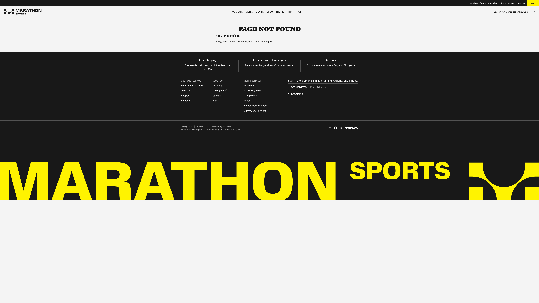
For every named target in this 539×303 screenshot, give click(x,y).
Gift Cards (186, 90)
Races (503, 3)
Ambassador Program (255, 105)
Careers (217, 95)
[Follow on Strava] (351, 128)
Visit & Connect (252, 81)
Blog (215, 100)
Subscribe (294, 94)
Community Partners (255, 110)
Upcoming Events (253, 90)
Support (511, 3)
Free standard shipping (197, 65)
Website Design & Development (220, 129)
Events (483, 3)
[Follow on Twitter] (341, 128)
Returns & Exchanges (192, 85)
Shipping (186, 100)
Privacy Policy (187, 126)
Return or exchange (255, 65)
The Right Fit (220, 90)
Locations (473, 3)
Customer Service (191, 81)
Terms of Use (202, 126)
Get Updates (299, 87)
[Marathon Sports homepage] (23, 11)
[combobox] (515, 11)
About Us (218, 81)
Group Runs (493, 3)
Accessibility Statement (221, 126)
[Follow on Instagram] (330, 128)
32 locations (313, 65)
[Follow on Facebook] (335, 128)
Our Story (218, 85)
